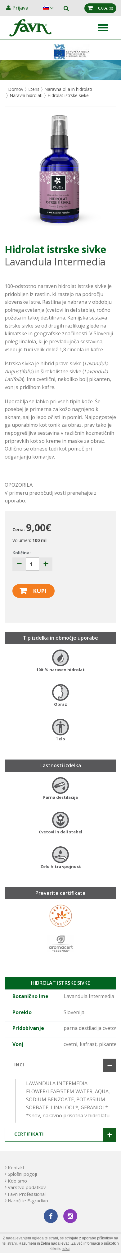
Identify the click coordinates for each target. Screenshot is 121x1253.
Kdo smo (17, 1181)
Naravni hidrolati (26, 95)
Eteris (33, 89)
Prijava (20, 7)
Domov (15, 89)
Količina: (21, 553)
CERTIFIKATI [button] (29, 1134)
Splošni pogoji (22, 1174)
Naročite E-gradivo (28, 1200)
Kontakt (16, 1167)
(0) (105, 8)
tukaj (66, 1249)
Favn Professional (27, 1194)
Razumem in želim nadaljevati (44, 1243)
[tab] (60, 1065)
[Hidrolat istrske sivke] (60, 169)
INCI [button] (19, 1065)
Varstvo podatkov (27, 1187)
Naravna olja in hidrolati (68, 89)
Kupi (40, 591)
